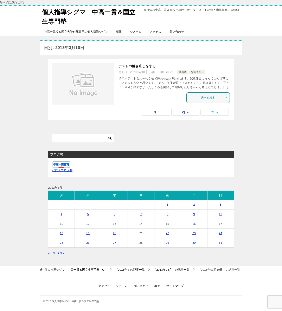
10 (220, 214)
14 (141, 223)
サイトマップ (175, 286)
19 (88, 233)
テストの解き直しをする (137, 66)
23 (194, 233)
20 (114, 233)
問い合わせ (176, 31)
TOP (75, 269)
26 (88, 242)
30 (194, 242)
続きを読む (208, 97)
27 (114, 242)
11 (61, 223)
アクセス (155, 31)
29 (167, 242)
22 (167, 233)
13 (114, 223)
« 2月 (51, 253)
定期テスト (197, 72)
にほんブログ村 (62, 170)
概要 (119, 31)
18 (61, 233)
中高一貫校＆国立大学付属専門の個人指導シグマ (76, 31)
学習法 (182, 72)
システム (135, 31)
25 (61, 242)
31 (220, 242)
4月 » (61, 253)
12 (88, 223)
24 (220, 233)
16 (194, 223)
